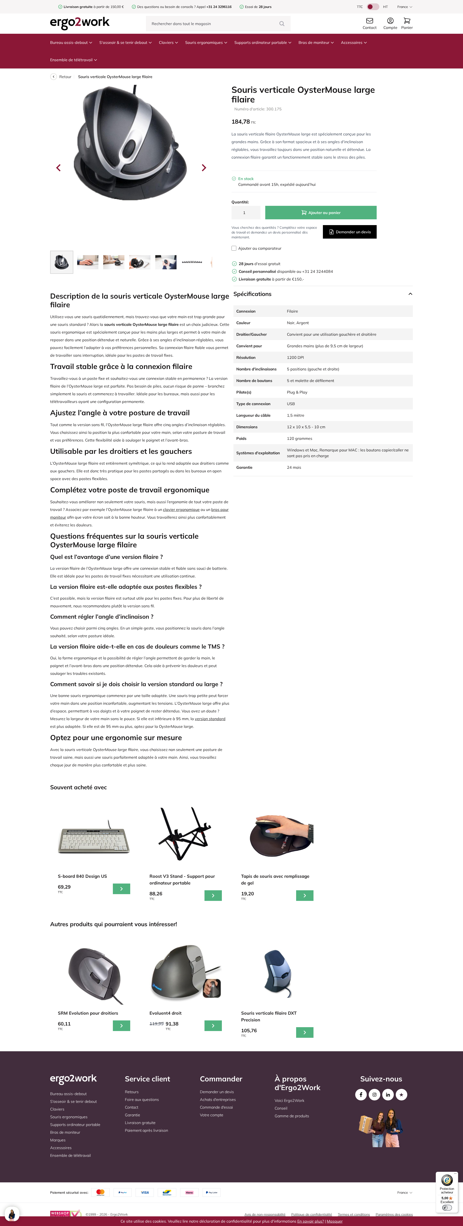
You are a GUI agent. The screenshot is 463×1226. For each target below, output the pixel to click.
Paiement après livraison (146, 1130)
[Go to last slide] (59, 168)
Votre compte (211, 1114)
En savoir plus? (310, 1221)
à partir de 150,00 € (94, 7)
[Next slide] (203, 168)
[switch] (447, 1208)
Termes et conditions (354, 1214)
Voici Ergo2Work (289, 1100)
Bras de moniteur (314, 42)
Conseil (281, 1108)
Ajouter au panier (324, 212)
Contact (131, 1107)
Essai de (258, 7)
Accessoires (351, 42)
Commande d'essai (216, 1107)
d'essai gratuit (259, 263)
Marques (58, 1140)
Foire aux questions (142, 1099)
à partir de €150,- (271, 279)
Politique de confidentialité (311, 1214)
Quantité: (240, 202)
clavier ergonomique (181, 509)
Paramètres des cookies (394, 1214)
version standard (210, 718)
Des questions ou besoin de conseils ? (166, 7)
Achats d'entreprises (218, 1099)
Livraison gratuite (140, 1122)
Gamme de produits (292, 1115)
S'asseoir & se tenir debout (123, 42)
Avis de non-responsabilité (265, 1214)
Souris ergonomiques (204, 42)
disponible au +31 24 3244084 (286, 271)
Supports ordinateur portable (260, 42)
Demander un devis (353, 231)
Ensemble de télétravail (71, 59)
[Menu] (455, 1175)
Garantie (132, 1114)
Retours (132, 1091)
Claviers (166, 42)
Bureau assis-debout (69, 42)
